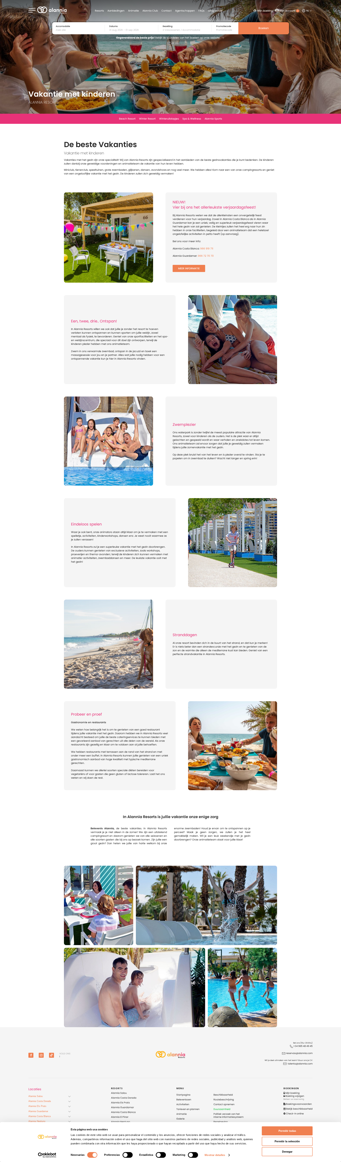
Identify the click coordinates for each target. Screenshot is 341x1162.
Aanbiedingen (116, 10)
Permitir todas (287, 1130)
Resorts (99, 10)
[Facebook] (30, 1055)
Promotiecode (223, 26)
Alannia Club (150, 10)
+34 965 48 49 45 (303, 1046)
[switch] (128, 1155)
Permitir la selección (287, 1141)
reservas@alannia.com (299, 1053)
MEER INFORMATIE (189, 268)
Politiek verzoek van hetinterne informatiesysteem (228, 1115)
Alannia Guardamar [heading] (38, 1111)
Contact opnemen (223, 1104)
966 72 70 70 (206, 256)
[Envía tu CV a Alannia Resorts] (285, 1063)
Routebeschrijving (223, 1099)
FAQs (201, 10)
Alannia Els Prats (120, 1102)
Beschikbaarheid (223, 1094)
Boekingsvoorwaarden (298, 1104)
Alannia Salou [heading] (35, 1096)
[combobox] (132, 30)
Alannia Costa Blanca (123, 1112)
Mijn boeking (265, 10)
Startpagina (183, 1094)
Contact (166, 10)
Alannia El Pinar (119, 1117)
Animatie (133, 10)
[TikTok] (51, 1055)
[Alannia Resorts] (170, 1055)
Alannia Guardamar (122, 1107)
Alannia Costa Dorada (123, 1097)
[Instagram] (41, 1055)
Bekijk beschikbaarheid (299, 1108)
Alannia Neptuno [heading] (36, 1121)
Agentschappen (185, 10)
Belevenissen (183, 1099)
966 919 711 (206, 248)
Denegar (287, 1151)
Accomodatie (63, 26)
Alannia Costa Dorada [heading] (39, 1101)
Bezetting (167, 26)
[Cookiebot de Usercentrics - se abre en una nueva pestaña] (47, 1155)
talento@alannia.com (300, 1063)
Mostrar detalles (215, 1154)
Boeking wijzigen (294, 1096)
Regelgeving (220, 1121)
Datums (113, 26)
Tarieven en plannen (187, 1109)
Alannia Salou (119, 1093)
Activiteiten (182, 1104)
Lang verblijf (215, 10)
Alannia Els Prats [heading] (37, 1106)
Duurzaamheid (221, 1109)
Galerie (180, 1118)
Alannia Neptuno (120, 1121)
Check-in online (294, 1113)
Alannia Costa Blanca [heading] (39, 1116)
